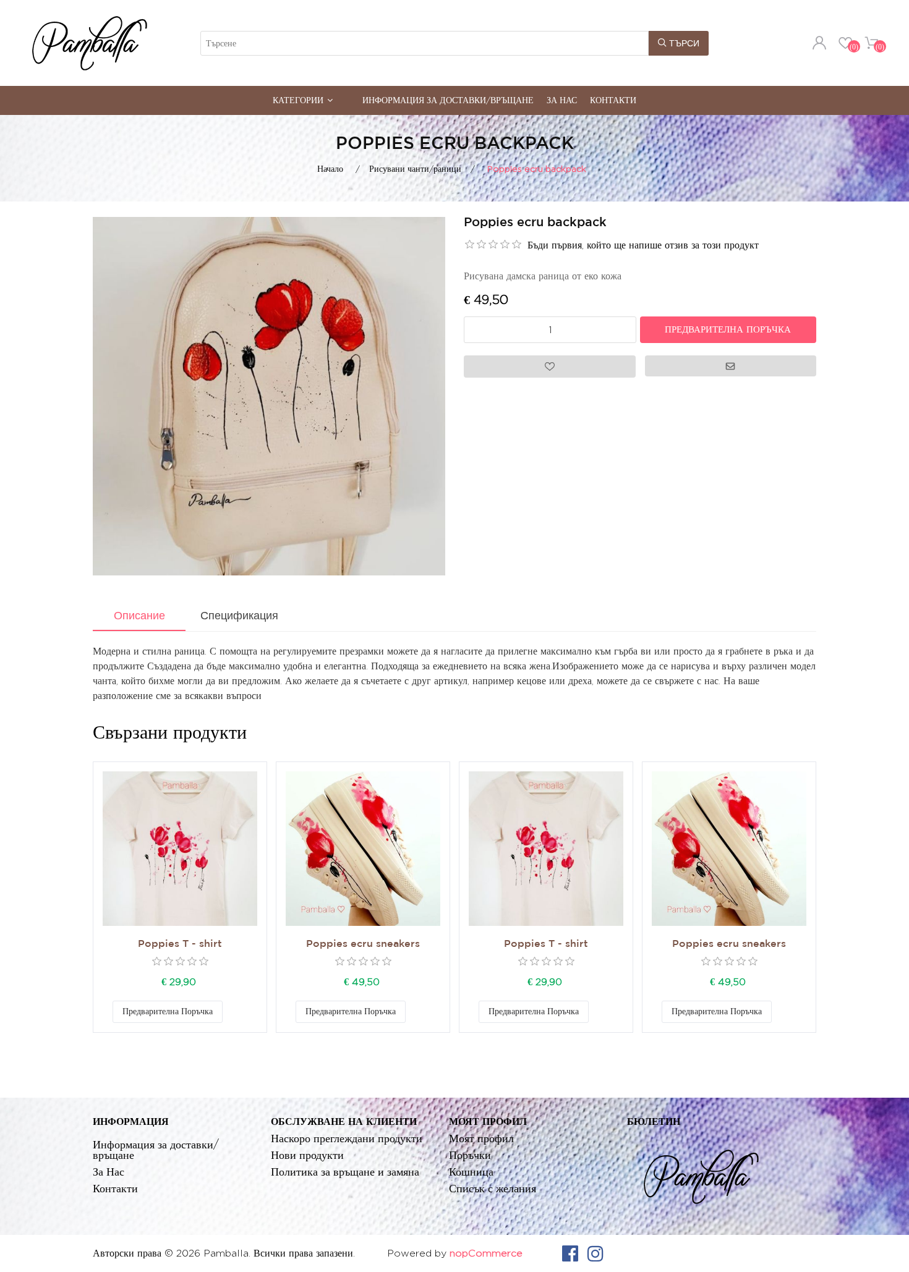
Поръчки (470, 1155)
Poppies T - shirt (180, 944)
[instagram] (595, 1253)
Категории (298, 99)
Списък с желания (492, 1188)
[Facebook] (570, 1253)
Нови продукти (307, 1155)
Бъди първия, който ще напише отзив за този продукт (643, 245)
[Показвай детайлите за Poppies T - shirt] (180, 848)
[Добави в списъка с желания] (235, 1012)
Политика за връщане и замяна (345, 1171)
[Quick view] (180, 848)
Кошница (471, 1171)
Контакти (613, 99)
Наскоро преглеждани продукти (346, 1138)
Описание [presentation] (139, 615)
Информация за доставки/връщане (448, 99)
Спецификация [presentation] (239, 615)
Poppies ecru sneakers (363, 944)
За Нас (562, 99)
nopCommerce (486, 1253)
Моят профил (481, 1138)
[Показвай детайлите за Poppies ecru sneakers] (363, 848)
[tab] (139, 617)
